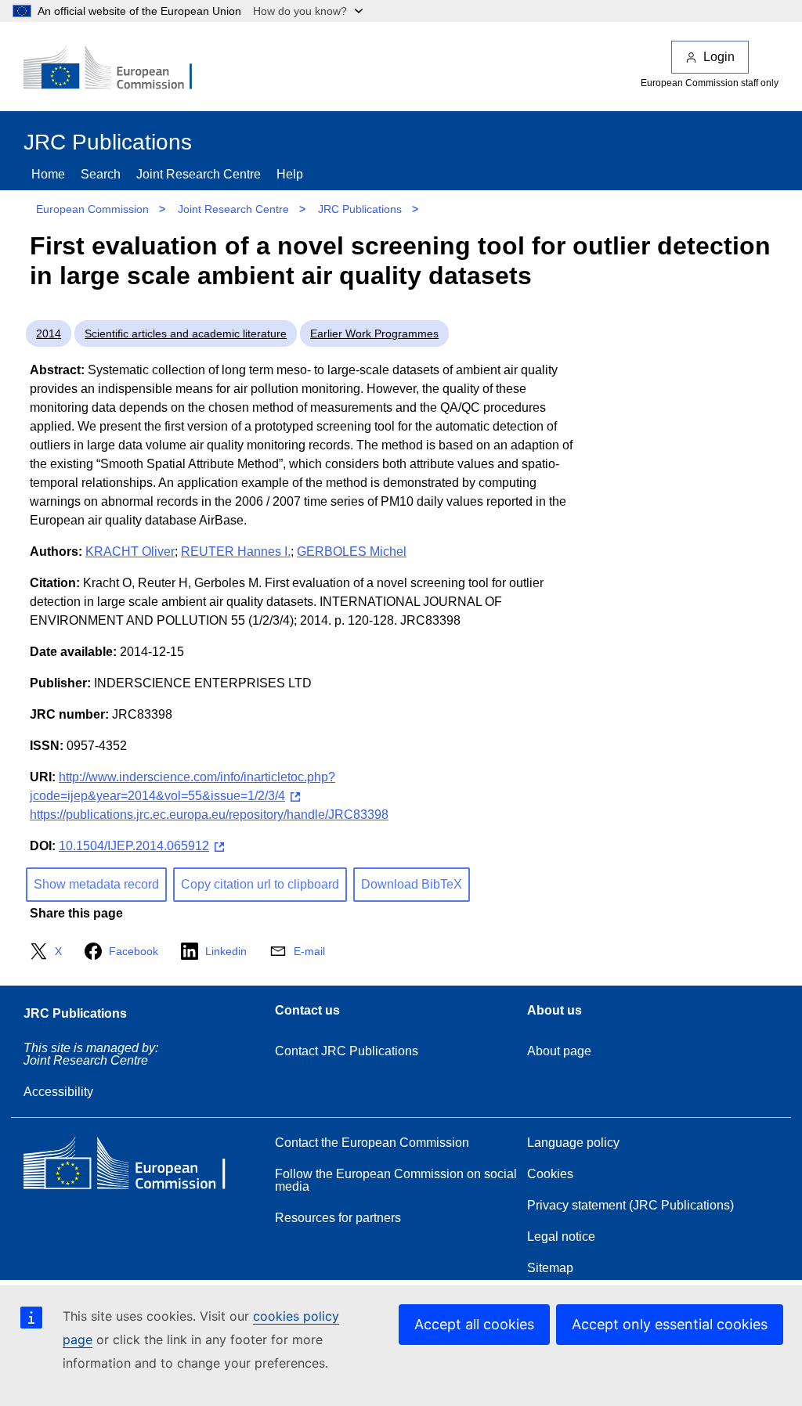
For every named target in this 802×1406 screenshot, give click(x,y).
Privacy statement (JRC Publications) (630, 1205)
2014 (48, 333)
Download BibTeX (411, 884)
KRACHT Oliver (130, 551)
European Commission (92, 209)
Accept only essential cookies (670, 1324)
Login (719, 56)
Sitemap (550, 1267)
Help (289, 174)
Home (48, 174)
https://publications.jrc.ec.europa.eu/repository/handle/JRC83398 (209, 814)
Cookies (550, 1174)
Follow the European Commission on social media (396, 1180)
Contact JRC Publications (346, 1051)
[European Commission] (118, 68)
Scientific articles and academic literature (186, 333)
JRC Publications (360, 209)
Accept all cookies (474, 1324)
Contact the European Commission (372, 1142)
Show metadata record (96, 884)
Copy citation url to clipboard (260, 884)
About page (559, 1051)
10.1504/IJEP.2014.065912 (134, 846)
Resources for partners (338, 1217)
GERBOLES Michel (351, 551)
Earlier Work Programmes (374, 333)
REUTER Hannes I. (236, 551)
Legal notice (561, 1236)
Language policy (573, 1142)
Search (101, 174)
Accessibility (58, 1091)
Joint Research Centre (198, 174)
